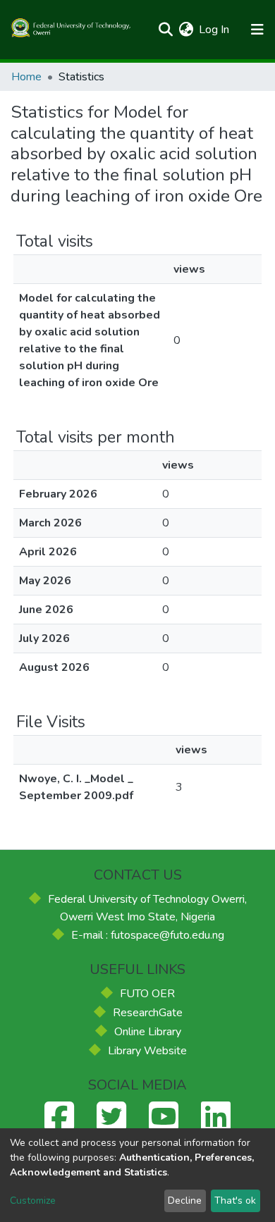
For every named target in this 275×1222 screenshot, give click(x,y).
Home (26, 77)
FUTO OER (147, 993)
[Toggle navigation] (257, 30)
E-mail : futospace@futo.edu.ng (147, 935)
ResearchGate (148, 1012)
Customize (33, 1200)
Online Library (147, 1031)
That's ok (235, 1200)
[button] (186, 29)
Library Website (147, 1051)
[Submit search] (165, 29)
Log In (215, 29)
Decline (185, 1200)
